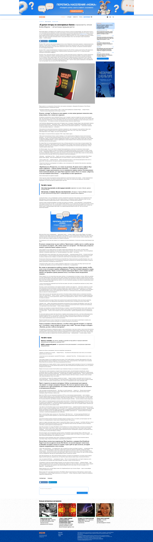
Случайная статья (91, 17)
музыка (50, 478)
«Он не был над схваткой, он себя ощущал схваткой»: (66, 188)
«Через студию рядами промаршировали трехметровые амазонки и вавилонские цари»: (66, 523)
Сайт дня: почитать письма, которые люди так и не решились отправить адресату (104, 55)
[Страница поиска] (113, 17)
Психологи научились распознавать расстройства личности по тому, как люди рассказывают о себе (105, 38)
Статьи (63, 17)
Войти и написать (82, 492)
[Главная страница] (42, 17)
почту (100, 537)
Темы (59, 535)
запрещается (79, 536)
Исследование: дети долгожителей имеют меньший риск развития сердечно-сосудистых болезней (105, 49)
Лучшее (69, 17)
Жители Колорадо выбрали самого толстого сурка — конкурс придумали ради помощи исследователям (105, 27)
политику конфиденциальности (83, 539)
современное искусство (102, 30)
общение (99, 35)
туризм (98, 41)
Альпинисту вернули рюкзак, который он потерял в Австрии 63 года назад (104, 43)
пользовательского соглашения (97, 538)
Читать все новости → (103, 58)
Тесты (80, 17)
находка (99, 52)
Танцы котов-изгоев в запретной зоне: (48, 521)
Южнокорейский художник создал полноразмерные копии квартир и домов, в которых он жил (105, 32)
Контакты (60, 534)
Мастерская (87, 17)
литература (41, 21)
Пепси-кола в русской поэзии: (103, 520)
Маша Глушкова (48, 21)
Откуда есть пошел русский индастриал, (86, 520)
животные (99, 23)
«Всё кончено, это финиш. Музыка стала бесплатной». (66, 192)
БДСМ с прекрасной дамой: (66, 345)
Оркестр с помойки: (64, 341)
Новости (75, 17)
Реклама (60, 532)
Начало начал (83, 34)
